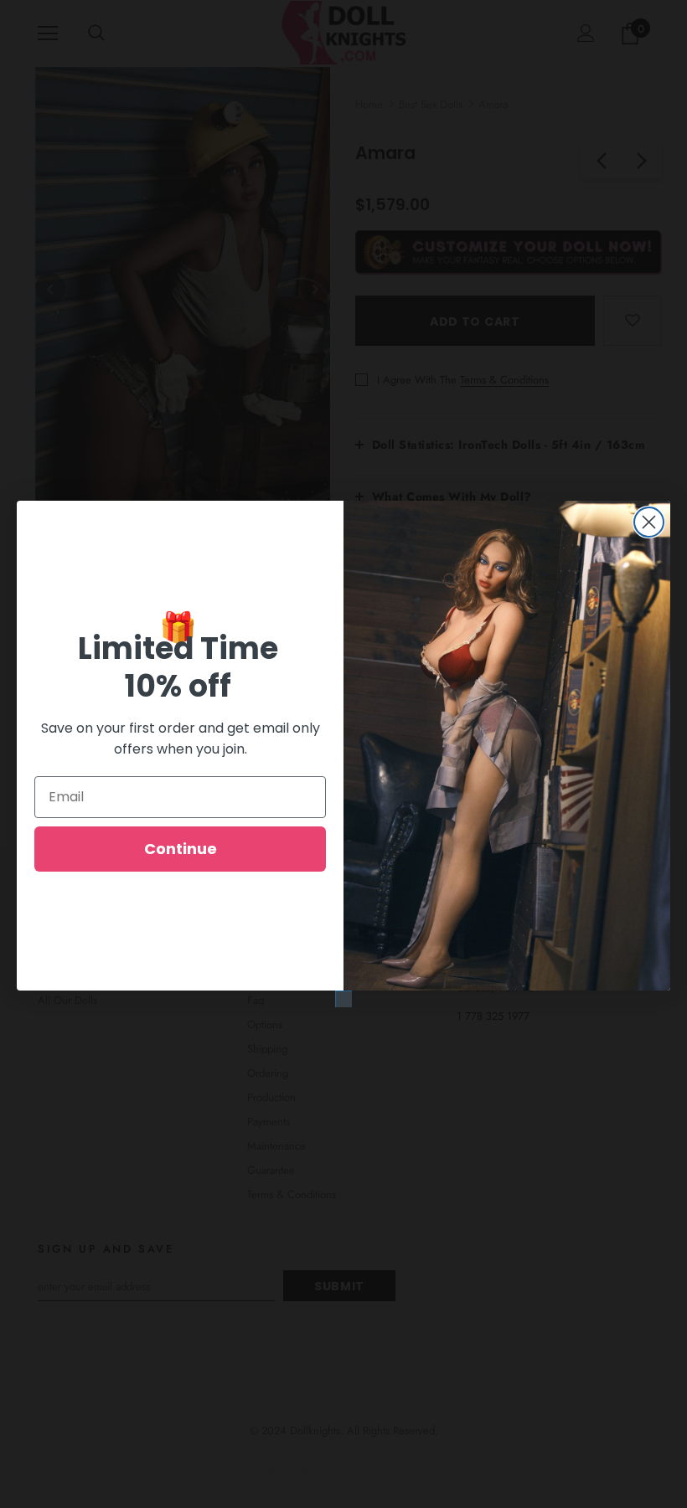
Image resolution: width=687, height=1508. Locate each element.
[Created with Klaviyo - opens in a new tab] (343, 999)
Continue (180, 848)
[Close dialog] (649, 522)
